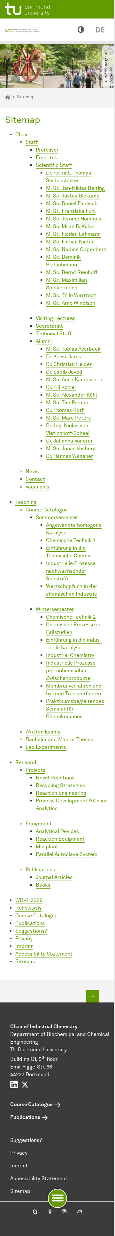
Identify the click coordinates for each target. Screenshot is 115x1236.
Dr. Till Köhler (61, 387)
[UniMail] (79, 1212)
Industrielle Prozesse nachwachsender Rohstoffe (71, 571)
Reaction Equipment (60, 839)
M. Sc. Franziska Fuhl (71, 211)
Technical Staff (54, 334)
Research (26, 762)
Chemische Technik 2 (71, 617)
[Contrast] (80, 30)
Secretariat (49, 326)
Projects (35, 770)
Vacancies (37, 487)
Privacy (24, 938)
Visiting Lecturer (55, 318)
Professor (47, 150)
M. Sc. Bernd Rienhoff (71, 272)
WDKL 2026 (28, 900)
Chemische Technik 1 (70, 540)
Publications (40, 870)
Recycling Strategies (60, 785)
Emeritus (46, 157)
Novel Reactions (55, 778)
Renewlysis (28, 908)
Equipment (39, 824)
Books (43, 885)
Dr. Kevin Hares (63, 357)
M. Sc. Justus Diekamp (73, 196)
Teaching (25, 502)
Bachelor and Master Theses (59, 739)
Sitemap (25, 961)
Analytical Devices (57, 831)
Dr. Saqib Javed (64, 372)
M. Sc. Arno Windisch (70, 303)
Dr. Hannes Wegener (69, 456)
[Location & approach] (50, 1212)
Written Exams (43, 732)
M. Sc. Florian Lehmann (73, 234)
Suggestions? (31, 931)
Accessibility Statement (44, 954)
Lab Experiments (46, 747)
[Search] (35, 1212)
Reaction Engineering (61, 793)
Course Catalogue (47, 510)
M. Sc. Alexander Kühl (71, 395)
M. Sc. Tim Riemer (67, 402)
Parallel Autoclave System (66, 854)
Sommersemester (57, 517)
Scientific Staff (54, 165)
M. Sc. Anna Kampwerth (74, 379)
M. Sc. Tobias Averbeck (73, 349)
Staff (32, 142)
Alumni (44, 341)
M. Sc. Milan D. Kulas (70, 226)
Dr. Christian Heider (69, 364)
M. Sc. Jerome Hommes (73, 219)
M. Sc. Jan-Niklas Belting (75, 188)
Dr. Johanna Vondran (70, 441)
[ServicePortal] (64, 1212)
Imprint (24, 946)
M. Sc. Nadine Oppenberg (76, 249)
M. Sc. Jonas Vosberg (71, 448)
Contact (35, 479)
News (32, 471)
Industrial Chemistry (70, 655)
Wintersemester (55, 609)
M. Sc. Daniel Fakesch (71, 203)
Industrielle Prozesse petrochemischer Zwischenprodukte (71, 670)
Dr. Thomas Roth (65, 410)
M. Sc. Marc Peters (68, 418)
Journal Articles (54, 877)
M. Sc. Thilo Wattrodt (71, 295)
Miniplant (47, 847)
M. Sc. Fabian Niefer (70, 242)
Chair (21, 134)
